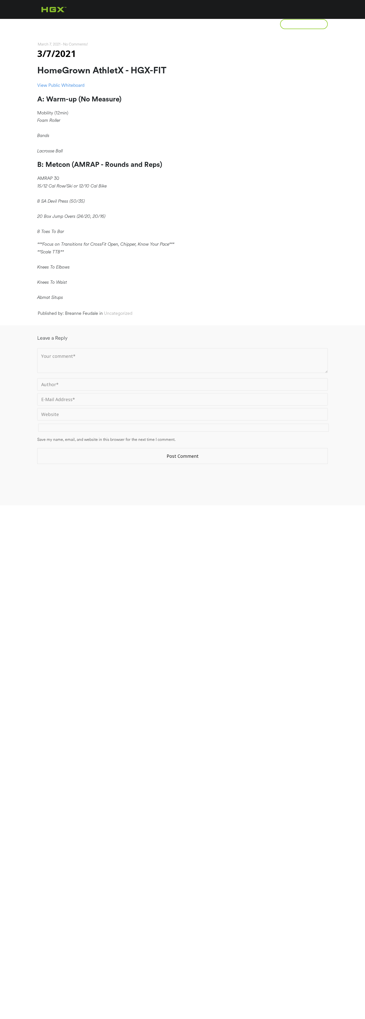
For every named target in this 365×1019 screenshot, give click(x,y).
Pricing (156, 24)
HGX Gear (254, 24)
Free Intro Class (304, 24)
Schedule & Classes (204, 24)
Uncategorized (118, 313)
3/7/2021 (56, 53)
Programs (118, 24)
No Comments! (75, 44)
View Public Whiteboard (60, 85)
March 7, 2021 (49, 44)
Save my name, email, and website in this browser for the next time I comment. (106, 440)
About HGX (76, 24)
